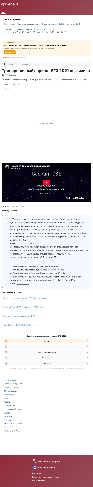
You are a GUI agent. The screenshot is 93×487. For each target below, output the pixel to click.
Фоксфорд (47, 363)
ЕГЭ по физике (11, 75)
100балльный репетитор (47, 352)
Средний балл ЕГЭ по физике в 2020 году (23, 307)
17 (30, 32)
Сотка (47, 346)
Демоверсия (9, 24)
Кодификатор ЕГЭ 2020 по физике (19, 325)
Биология (8, 416)
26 (65, 32)
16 (27, 32)
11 (8, 32)
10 (5, 32)
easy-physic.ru (18, 206)
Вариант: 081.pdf (11, 84)
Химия (6, 398)
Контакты (36, 473)
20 (42, 32)
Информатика (10, 405)
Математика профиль (13, 384)
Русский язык (10, 380)
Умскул (47, 341)
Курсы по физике (49, 24)
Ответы (7, 89)
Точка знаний (47, 358)
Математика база (11, 387)
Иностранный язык (12, 409)
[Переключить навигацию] (3, 12)
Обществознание (11, 391)
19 (38, 32)
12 (12, 32)
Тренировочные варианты (28, 24)
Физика (7, 413)
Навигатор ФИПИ (73, 24)
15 (23, 32)
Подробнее (9, 52)
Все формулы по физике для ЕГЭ (19, 316)
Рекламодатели (39, 481)
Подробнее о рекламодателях (75, 368)
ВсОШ (61, 24)
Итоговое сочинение (13, 423)
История (7, 402)
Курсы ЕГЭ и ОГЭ (11, 431)
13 (15, 32)
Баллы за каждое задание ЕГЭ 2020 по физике (25, 298)
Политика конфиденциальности (46, 477)
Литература (9, 394)
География (8, 420)
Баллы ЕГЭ (8, 427)
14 (19, 32)
